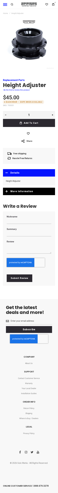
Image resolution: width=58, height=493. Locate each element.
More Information (21, 191)
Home (5, 13)
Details (14, 172)
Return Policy (28, 408)
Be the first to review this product (17, 90)
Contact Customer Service (29, 378)
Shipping (28, 413)
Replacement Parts (14, 80)
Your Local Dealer (29, 388)
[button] (5, 115)
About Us (29, 363)
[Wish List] (29, 133)
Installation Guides (29, 393)
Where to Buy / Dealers (28, 418)
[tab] (29, 173)
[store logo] (29, 4)
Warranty (29, 383)
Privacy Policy (29, 433)
